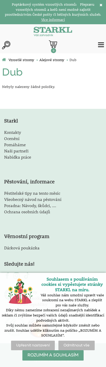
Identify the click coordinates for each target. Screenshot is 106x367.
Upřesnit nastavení (33, 345)
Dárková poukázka (22, 247)
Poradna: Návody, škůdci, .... (30, 205)
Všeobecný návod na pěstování (32, 199)
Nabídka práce (17, 157)
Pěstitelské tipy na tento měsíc (32, 193)
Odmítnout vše (77, 345)
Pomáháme (15, 144)
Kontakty (12, 132)
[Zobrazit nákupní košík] (53, 44)
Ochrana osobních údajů (27, 211)
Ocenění (12, 138)
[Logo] (53, 32)
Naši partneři (16, 150)
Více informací (53, 19)
